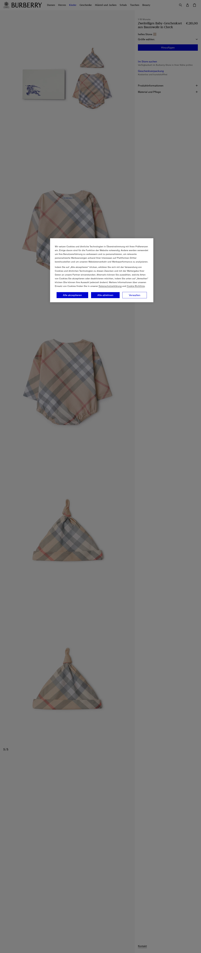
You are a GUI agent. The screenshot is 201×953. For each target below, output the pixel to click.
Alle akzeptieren (72, 295)
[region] (101, 270)
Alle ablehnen (105, 295)
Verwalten (134, 295)
